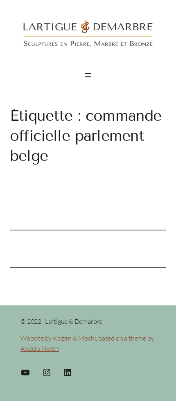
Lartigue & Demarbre (73, 321)
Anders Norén (39, 348)
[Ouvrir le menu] (88, 75)
